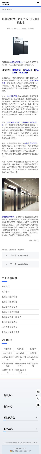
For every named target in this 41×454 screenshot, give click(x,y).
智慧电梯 (21, 250)
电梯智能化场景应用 (10, 332)
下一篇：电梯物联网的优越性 (23, 264)
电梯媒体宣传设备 (9, 307)
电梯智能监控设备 (9, 302)
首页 (3, 9)
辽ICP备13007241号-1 (20, 448)
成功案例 (6, 291)
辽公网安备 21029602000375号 (21, 451)
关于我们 (6, 286)
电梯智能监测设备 (9, 297)
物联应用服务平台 (9, 327)
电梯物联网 (12, 250)
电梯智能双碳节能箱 (10, 312)
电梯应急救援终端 (9, 322)
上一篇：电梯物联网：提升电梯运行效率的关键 (24, 255)
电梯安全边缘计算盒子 (11, 317)
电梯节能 (33, 353)
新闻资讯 (10, 9)
